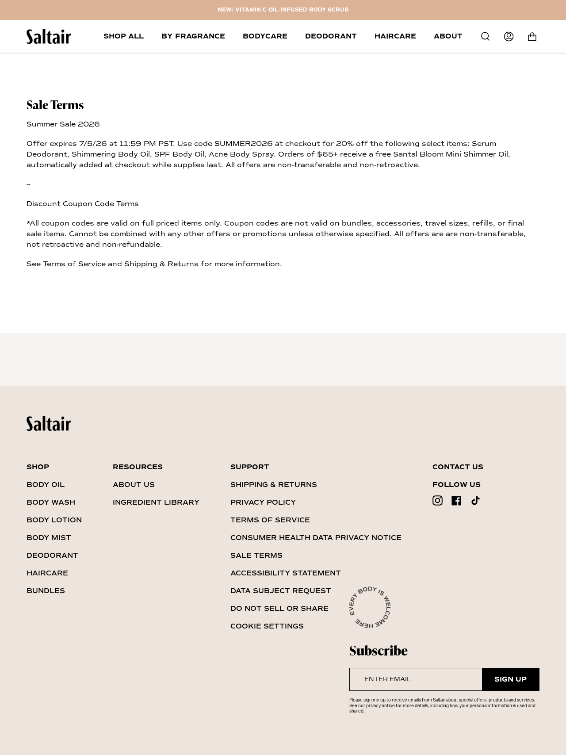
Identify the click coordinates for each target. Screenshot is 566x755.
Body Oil (46, 484)
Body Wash (51, 502)
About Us (134, 484)
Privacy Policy (263, 502)
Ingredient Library (156, 502)
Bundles (46, 590)
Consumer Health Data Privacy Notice (316, 537)
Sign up (510, 679)
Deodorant (52, 555)
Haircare (47, 573)
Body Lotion (54, 520)
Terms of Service (74, 264)
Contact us (457, 467)
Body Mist (49, 537)
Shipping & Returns (161, 264)
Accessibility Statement (285, 573)
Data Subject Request (280, 590)
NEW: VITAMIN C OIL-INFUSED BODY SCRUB (283, 10)
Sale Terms (256, 555)
